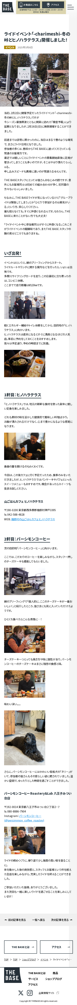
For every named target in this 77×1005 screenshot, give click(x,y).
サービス (33, 979)
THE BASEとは (37, 973)
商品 (55, 973)
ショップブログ (53, 979)
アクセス (33, 984)
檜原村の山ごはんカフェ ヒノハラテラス (33, 519)
